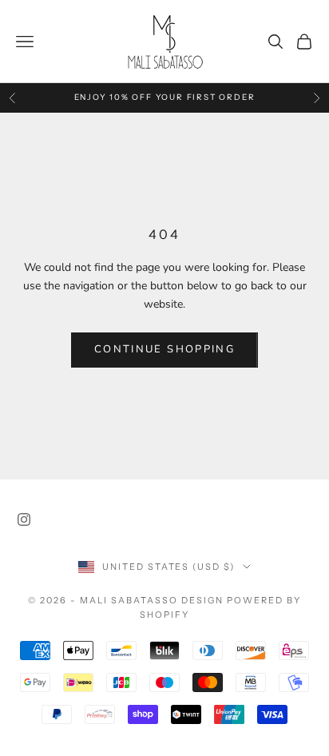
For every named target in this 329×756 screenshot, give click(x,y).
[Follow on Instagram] (24, 519)
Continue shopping (164, 349)
